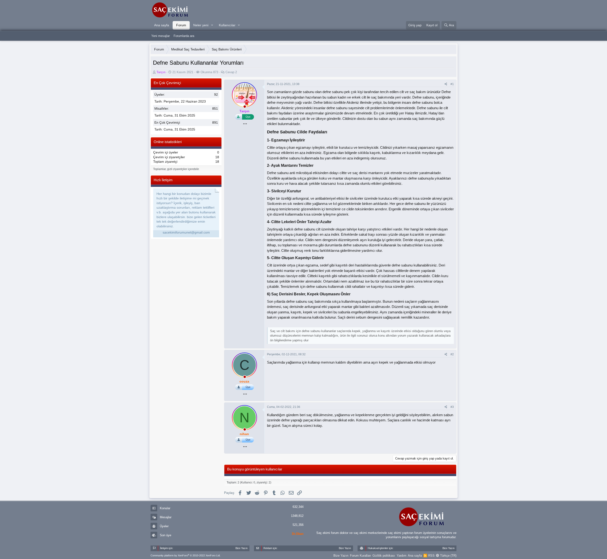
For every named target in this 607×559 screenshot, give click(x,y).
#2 (452, 354)
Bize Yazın (340, 555)
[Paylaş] (446, 84)
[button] (212, 25)
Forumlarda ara (184, 36)
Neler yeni (200, 25)
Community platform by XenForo (186, 555)
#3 (452, 407)
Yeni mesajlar (160, 36)
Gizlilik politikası (383, 555)
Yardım (401, 555)
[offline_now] (244, 107)
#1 (452, 84)
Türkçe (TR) (447, 555)
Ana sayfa (161, 25)
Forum (181, 25)
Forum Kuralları (360, 555)
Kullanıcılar (227, 25)
